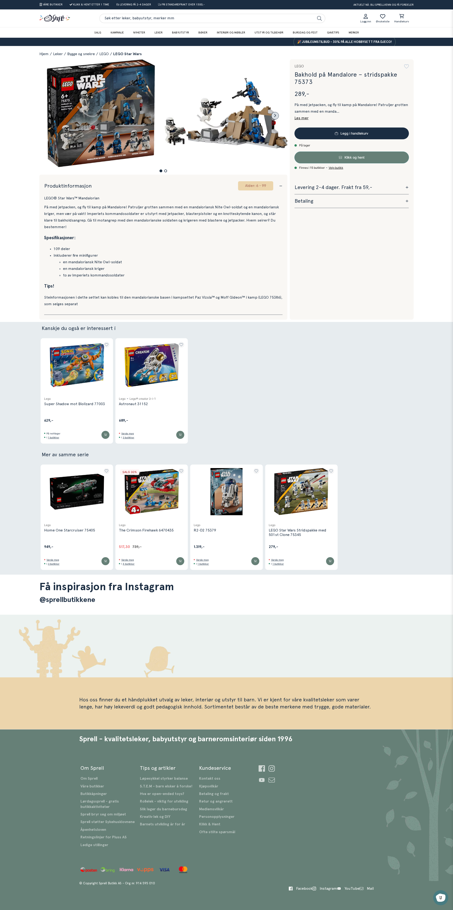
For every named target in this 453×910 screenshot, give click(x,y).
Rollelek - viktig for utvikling (164, 801)
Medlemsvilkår (211, 809)
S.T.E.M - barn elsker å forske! (166, 786)
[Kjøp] (105, 435)
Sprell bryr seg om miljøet (103, 814)
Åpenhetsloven (93, 830)
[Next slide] (275, 115)
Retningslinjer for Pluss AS (103, 837)
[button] (160, 170)
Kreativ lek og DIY (155, 817)
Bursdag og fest (305, 32)
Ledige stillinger (94, 845)
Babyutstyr (180, 32)
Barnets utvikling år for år (162, 824)
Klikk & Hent (209, 824)
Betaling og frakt (214, 794)
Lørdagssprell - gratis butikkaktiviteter (99, 803)
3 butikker (128, 437)
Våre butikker (92, 786)
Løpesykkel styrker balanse (164, 778)
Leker (159, 32)
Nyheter (139, 32)
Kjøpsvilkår (208, 786)
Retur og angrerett (216, 801)
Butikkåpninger (93, 794)
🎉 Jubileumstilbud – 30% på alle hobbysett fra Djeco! (330, 42)
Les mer (301, 118)
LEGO (104, 54)
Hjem (44, 54)
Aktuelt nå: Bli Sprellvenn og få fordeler (383, 4)
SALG (97, 32)
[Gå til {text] (262, 769)
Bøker (202, 32)
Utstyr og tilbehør (269, 32)
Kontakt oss (209, 778)
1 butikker (53, 437)
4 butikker (128, 563)
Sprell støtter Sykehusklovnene (107, 822)
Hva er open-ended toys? (162, 794)
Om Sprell (89, 778)
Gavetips (333, 32)
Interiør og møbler (231, 32)
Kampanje (117, 32)
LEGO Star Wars (127, 54)
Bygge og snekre (81, 54)
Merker (354, 32)
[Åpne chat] (440, 897)
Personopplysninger (217, 817)
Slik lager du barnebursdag (163, 809)
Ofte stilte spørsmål (217, 832)
